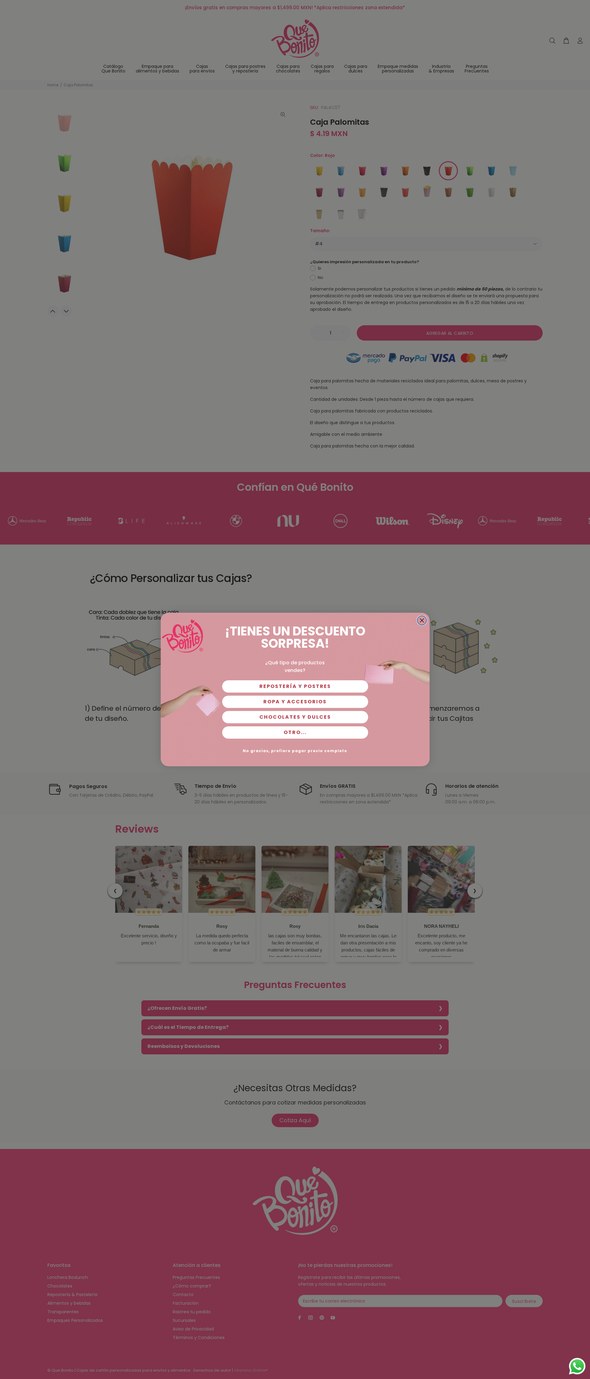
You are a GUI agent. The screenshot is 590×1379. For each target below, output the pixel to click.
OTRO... (295, 732)
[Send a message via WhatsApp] (577, 1366)
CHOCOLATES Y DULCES (295, 717)
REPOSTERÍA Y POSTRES (295, 686)
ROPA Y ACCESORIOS (295, 701)
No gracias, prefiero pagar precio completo (295, 750)
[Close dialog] (422, 620)
